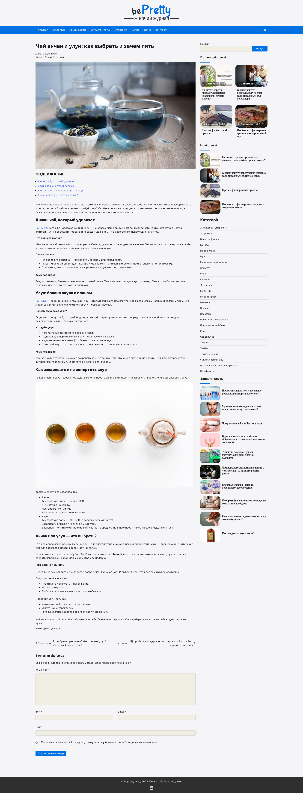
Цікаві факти (77, 30)
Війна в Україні (208, 250)
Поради (204, 308)
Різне (203, 331)
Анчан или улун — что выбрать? (58, 195)
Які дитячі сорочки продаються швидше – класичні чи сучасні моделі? (214, 94)
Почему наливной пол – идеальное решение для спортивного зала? (241, 392)
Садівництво (207, 337)
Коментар (43, 669)
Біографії (205, 245)
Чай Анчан (42, 227)
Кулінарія (121, 30)
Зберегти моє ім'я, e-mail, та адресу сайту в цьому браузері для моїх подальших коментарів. (99, 742)
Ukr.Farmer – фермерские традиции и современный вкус (251, 133)
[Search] (265, 30)
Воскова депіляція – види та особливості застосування (237, 487)
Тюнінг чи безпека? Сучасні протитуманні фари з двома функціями (237, 455)
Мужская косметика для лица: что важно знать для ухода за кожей (241, 408)
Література (206, 285)
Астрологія (206, 233)
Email (122, 711)
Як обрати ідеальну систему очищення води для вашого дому (244, 502)
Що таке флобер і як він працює (215, 132)
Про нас (43, 30)
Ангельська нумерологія (213, 227)
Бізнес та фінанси (209, 239)
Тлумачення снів (209, 354)
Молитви (205, 302)
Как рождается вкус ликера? (238, 533)
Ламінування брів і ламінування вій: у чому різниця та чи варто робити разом (243, 470)
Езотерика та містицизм (213, 262)
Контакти (161, 30)
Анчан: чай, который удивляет (57, 181)
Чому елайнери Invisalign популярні (242, 423)
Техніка (204, 348)
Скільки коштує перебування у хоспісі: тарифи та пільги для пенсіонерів (249, 94)
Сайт (39, 727)
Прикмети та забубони (212, 325)
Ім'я (39, 711)
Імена (136, 30)
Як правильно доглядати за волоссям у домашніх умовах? (244, 518)
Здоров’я (59, 30)
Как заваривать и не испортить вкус (61, 190)
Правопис (205, 313)
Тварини (204, 342)
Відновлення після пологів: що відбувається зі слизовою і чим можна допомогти (243, 439)
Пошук (204, 43)
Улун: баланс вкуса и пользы (56, 185)
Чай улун (41, 300)
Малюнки (205, 291)
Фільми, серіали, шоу (211, 359)
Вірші (147, 30)
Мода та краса (100, 30)
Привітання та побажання (214, 319)
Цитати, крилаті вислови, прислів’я (219, 365)
